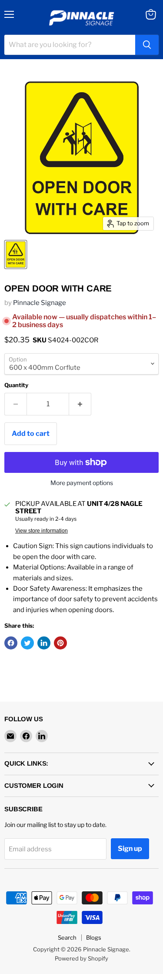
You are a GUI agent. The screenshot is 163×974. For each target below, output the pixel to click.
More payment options (81, 482)
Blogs (93, 937)
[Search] (147, 45)
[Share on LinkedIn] (43, 642)
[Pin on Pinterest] (60, 642)
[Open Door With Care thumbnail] (16, 254)
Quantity (16, 385)
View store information (41, 531)
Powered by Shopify (81, 958)
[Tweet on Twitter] (27, 642)
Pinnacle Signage (39, 303)
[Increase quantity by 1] (80, 404)
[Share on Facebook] (10, 642)
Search (67, 937)
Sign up (130, 848)
